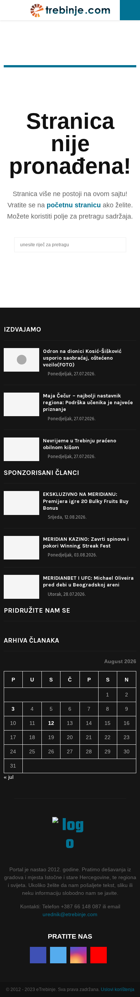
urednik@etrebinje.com (70, 914)
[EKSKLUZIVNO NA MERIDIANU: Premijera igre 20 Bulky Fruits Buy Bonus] (21, 503)
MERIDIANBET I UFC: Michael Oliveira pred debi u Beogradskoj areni (88, 581)
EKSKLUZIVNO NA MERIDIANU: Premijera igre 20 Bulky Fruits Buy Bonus (85, 501)
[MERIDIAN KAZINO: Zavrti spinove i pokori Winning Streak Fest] (21, 548)
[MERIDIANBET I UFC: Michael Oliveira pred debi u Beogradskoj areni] (21, 586)
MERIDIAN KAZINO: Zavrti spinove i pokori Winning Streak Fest (86, 542)
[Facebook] (38, 955)
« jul (8, 777)
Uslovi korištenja (117, 989)
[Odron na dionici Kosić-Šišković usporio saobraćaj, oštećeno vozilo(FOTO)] (21, 360)
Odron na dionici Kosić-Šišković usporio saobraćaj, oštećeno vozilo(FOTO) (82, 358)
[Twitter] (58, 955)
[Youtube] (98, 955)
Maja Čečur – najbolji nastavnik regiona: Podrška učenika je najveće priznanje (88, 402)
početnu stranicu (74, 205)
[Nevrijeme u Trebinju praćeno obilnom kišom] (21, 449)
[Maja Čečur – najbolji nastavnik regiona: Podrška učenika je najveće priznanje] (21, 404)
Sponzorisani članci (41, 473)
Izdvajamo (22, 329)
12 (51, 723)
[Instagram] (78, 955)
